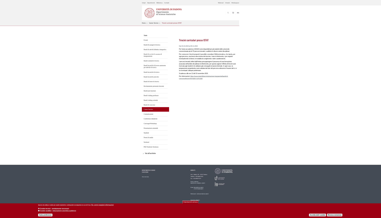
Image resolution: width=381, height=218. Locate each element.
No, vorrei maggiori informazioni (102, 205)
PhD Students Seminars (151, 147)
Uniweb (227, 3)
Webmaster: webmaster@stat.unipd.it (199, 193)
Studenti (146, 133)
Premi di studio (148, 137)
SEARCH (235, 15)
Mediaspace (235, 3)
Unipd (144, 3)
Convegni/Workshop (150, 123)
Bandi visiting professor (151, 95)
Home (144, 23)
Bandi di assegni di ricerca (152, 45)
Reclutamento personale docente (154, 86)
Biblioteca (159, 3)
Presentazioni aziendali (151, 128)
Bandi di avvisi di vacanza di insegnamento (153, 55)
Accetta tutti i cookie (317, 215)
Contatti (166, 3)
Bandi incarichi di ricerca (151, 72)
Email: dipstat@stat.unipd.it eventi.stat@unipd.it (196, 188)
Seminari (146, 142)
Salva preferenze (45, 215)
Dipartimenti (151, 3)
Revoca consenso (335, 215)
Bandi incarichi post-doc (151, 77)
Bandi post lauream (150, 91)
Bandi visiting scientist (151, 100)
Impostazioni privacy (190, 202)
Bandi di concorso (149, 105)
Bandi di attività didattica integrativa (155, 49)
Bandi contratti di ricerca (151, 61)
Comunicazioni (148, 114)
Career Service (153, 23)
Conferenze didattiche (150, 119)
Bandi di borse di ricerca (151, 81)
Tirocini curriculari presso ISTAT (172, 23)
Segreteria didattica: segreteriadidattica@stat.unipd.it (198, 202)
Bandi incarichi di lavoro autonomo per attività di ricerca (155, 66)
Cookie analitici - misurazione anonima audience (58, 211)
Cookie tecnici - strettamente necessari (54, 208)
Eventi (146, 40)
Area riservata (145, 176)
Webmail (220, 3)
